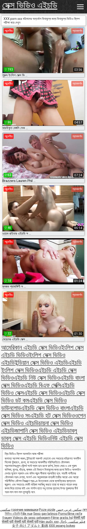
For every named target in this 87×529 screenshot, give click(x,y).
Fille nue (27, 514)
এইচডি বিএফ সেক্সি (42, 385)
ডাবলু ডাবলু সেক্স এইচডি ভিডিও (39, 434)
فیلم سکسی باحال (72, 522)
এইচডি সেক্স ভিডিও (42, 393)
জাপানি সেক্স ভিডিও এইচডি (41, 430)
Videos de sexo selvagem (31, 518)
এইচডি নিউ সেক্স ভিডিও (37, 377)
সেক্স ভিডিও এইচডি (29, 5)
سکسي (5, 510)
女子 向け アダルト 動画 (30, 526)
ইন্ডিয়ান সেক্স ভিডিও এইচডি (41, 362)
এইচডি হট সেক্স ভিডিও (52, 415)
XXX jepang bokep (62, 526)
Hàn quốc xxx (49, 522)
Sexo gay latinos (45, 514)
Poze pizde (47, 510)
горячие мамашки (24, 510)
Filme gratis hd (62, 518)
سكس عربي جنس (69, 510)
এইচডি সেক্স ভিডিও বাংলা (45, 408)
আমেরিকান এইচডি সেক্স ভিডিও (31, 347)
